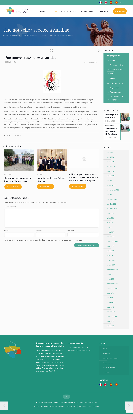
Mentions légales (91, 402)
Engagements (115, 88)
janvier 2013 (111, 312)
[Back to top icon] (66, 397)
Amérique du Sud (116, 69)
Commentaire (10, 207)
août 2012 (110, 321)
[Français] (101, 2)
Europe (43, 35)
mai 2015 (110, 274)
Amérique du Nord (116, 65)
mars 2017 (110, 232)
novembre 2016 (112, 241)
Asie (111, 74)
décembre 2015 (112, 270)
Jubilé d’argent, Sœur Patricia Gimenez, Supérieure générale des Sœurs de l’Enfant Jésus (83, 177)
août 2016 (110, 246)
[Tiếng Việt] (117, 2)
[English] (106, 2)
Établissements (115, 92)
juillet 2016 (110, 251)
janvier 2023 (111, 185)
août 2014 (110, 293)
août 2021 (110, 213)
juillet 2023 (111, 176)
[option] (106, 384)
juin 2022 (110, 195)
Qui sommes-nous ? (110, 358)
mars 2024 (111, 162)
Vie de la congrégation (115, 83)
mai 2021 (110, 223)
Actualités (16, 35)
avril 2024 (110, 157)
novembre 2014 (112, 288)
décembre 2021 (112, 199)
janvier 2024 (111, 166)
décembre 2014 (112, 284)
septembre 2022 (113, 190)
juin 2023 (110, 181)
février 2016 (111, 260)
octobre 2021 (111, 204)
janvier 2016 (111, 265)
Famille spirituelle (109, 368)
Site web (70, 231)
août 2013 (110, 307)
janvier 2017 (111, 237)
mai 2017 (110, 227)
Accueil (6, 35)
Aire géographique (30, 35)
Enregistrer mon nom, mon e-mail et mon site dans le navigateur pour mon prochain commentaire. (44, 240)
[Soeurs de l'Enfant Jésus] (20, 10)
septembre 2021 (112, 209)
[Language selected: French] (109, 384)
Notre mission (108, 363)
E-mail (39, 231)
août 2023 (110, 171)
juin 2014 (110, 298)
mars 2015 (110, 279)
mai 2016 (110, 256)
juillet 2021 (110, 218)
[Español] (111, 2)
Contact (123, 2)
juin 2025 (110, 152)
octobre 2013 (111, 302)
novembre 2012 (112, 316)
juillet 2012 (110, 326)
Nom (6, 231)
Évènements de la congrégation (116, 98)
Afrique (112, 61)
